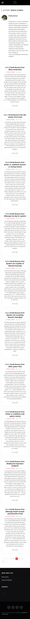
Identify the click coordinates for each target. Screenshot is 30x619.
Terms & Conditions (7, 580)
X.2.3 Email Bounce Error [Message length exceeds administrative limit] (15, 511)
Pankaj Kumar (13, 16)
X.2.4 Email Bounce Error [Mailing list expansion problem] (15, 464)
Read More (15, 105)
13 (3, 561)
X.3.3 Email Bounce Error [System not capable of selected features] (15, 263)
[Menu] (3, 2)
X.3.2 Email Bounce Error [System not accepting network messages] (15, 315)
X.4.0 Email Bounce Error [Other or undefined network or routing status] (15, 164)
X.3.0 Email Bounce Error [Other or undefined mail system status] (15, 414)
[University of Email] (15, 2)
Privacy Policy (5, 577)
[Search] (27, 2)
